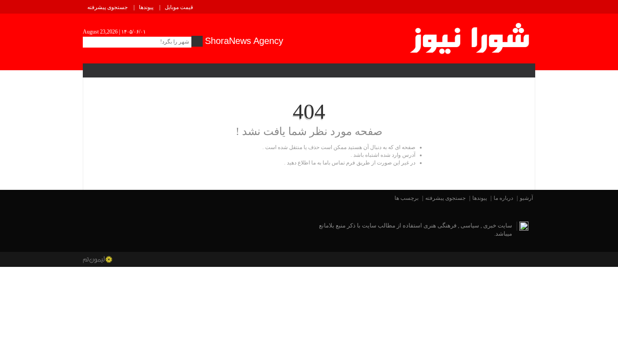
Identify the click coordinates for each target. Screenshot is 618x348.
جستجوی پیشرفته (107, 7)
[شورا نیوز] (470, 37)
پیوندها (146, 7)
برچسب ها (406, 198)
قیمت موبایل (179, 7)
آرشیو (526, 198)
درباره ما (503, 198)
